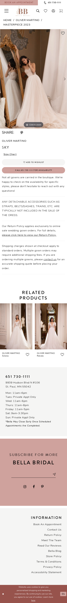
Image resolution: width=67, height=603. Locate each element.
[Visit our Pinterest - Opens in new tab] (42, 487)
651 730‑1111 (18, 377)
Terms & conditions (48, 562)
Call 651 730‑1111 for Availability (33, 170)
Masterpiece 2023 (16, 25)
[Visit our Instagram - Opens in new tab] (25, 487)
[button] (53, 11)
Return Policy (52, 535)
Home (7, 20)
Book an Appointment (47, 524)
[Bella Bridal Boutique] (23, 11)
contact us (50, 259)
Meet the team (51, 540)
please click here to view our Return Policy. (29, 235)
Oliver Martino (28, 20)
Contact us (54, 530)
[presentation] (16, 326)
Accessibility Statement (46, 572)
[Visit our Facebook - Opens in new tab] (34, 487)
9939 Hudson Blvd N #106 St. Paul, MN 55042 (23, 384)
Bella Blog (54, 551)
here (33, 601)
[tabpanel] (33, 79)
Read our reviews (49, 546)
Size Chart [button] (10, 154)
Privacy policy (52, 567)
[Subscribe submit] (54, 474)
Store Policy (53, 556)
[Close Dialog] (3, 594)
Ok (63, 594)
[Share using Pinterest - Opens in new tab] (21, 133)
